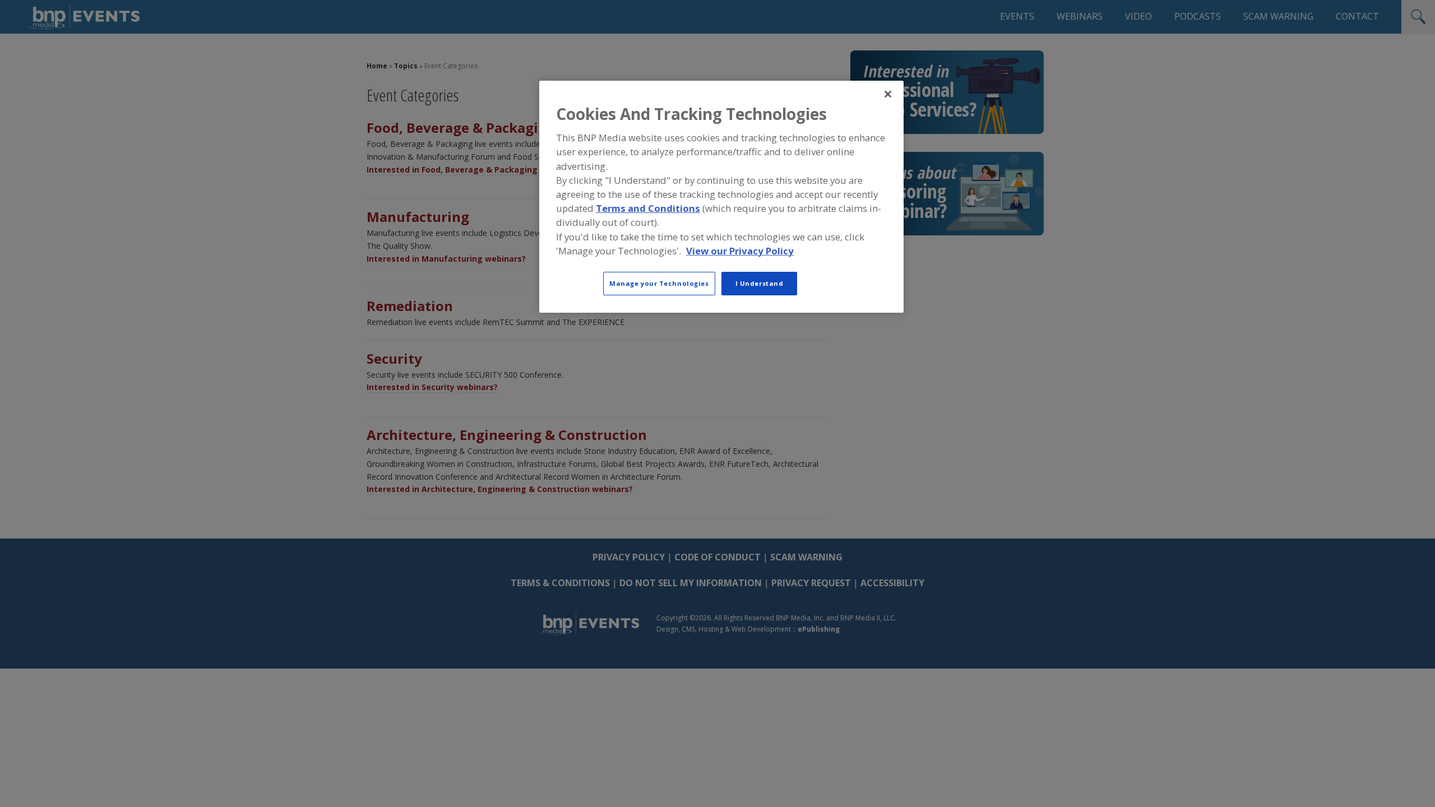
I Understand (759, 283)
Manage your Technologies (659, 283)
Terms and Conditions (648, 208)
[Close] (888, 94)
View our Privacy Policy (740, 250)
